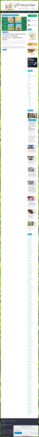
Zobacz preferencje (34, 433)
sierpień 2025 (30, 254)
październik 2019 (30, 358)
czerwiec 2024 (30, 275)
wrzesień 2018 (30, 377)
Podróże (9, 11)
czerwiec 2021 (30, 328)
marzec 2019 (30, 368)
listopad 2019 (30, 356)
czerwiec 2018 (30, 382)
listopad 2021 (30, 321)
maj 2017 (29, 401)
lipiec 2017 (29, 398)
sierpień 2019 (30, 361)
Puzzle (29, 95)
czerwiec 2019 (30, 364)
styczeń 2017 (30, 407)
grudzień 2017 (30, 391)
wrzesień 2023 (30, 288)
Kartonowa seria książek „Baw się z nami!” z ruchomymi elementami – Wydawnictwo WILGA (14, 36)
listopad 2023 (30, 285)
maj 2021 (29, 330)
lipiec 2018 (29, 380)
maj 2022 (29, 312)
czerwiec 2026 (30, 239)
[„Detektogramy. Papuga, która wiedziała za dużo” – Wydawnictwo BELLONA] (31, 145)
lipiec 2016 (29, 414)
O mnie (22, 11)
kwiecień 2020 (30, 349)
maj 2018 (29, 383)
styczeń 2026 (30, 247)
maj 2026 (29, 241)
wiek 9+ (35, 120)
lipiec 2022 (29, 309)
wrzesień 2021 (30, 324)
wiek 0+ (7, 32)
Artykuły (14, 11)
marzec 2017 (30, 404)
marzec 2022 (30, 315)
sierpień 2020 (30, 343)
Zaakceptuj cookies (18, 433)
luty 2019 (29, 370)
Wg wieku (29, 98)
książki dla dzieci (15, 43)
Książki (5, 11)
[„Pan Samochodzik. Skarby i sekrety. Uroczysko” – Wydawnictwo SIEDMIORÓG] (31, 209)
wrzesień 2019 (30, 359)
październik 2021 (30, 322)
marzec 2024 (30, 279)
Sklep (26, 11)
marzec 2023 (30, 297)
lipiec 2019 (29, 362)
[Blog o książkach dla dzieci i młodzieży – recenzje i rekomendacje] (3, 12)
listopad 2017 (30, 392)
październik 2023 (30, 287)
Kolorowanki (30, 83)
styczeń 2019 (30, 371)
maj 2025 (29, 258)
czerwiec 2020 (30, 346)
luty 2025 (29, 263)
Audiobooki (29, 74)
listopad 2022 (30, 303)
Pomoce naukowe (30, 92)
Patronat (18, 11)
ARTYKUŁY (29, 73)
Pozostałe (29, 93)
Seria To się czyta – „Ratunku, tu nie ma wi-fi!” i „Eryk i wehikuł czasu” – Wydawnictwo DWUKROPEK (32, 126)
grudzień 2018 (30, 373)
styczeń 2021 (30, 336)
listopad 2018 (30, 374)
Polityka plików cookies (26, 435)
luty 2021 (29, 334)
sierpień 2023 (30, 290)
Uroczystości (30, 96)
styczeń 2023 (30, 300)
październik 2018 (30, 376)
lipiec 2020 (29, 345)
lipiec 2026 (29, 238)
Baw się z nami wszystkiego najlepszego (12, 42)
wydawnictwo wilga (8, 44)
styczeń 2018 (30, 389)
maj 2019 (29, 365)
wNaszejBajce (30, 132)
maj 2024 (29, 276)
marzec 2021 (30, 333)
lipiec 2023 (29, 291)
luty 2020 (29, 352)
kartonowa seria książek (9, 43)
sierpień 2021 (30, 325)
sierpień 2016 (30, 413)
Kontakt (29, 11)
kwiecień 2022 (30, 313)
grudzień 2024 (30, 266)
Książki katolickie (30, 87)
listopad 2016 (30, 410)
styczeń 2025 (30, 264)
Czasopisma (29, 77)
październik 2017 (30, 394)
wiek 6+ (30, 105)
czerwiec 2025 (30, 257)
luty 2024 (29, 281)
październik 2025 (30, 251)
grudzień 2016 (30, 408)
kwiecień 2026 (30, 242)
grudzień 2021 (30, 319)
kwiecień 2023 (30, 296)
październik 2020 (30, 340)
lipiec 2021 (29, 327)
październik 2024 (30, 269)
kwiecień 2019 (30, 367)
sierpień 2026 (30, 236)
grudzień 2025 (30, 248)
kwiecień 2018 (30, 385)
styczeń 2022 (30, 318)
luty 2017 (29, 405)
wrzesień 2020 (30, 342)
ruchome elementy (20, 43)
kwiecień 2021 (30, 331)
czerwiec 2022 (30, 310)
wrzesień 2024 (30, 270)
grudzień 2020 (30, 337)
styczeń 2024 (30, 282)
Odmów (26, 433)
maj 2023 (29, 294)
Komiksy (29, 84)
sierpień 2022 (30, 307)
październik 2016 (30, 411)
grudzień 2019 (30, 355)
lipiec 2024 (29, 273)
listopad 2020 (30, 339)
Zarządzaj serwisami (17, 430)
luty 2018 (29, 388)
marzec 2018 (30, 386)
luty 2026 (29, 245)
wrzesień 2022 (30, 306)
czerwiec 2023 (30, 293)
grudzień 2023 (30, 284)
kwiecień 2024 (30, 278)
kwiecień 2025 (30, 260)
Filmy (28, 80)
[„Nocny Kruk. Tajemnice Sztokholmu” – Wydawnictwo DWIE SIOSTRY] (31, 156)
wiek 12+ (30, 101)
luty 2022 (29, 316)
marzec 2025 (30, 261)
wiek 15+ (30, 102)
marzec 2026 (30, 244)
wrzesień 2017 (30, 395)
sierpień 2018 (30, 379)
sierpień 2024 (30, 272)
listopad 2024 (30, 267)
